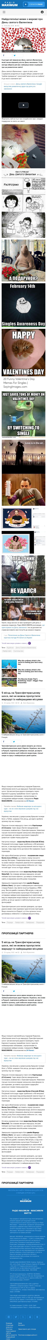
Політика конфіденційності (27, 1335)
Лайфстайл (7, 651)
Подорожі (40, 922)
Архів (20, 1323)
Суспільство (18, 651)
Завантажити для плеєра (27, 1329)
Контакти (21, 1325)
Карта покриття (11, 1335)
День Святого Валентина (26, 648)
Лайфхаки (30, 922)
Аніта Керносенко (28, 703)
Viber (29, 643)
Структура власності (9, 1326)
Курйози (10, 648)
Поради (10, 922)
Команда (9, 1323)
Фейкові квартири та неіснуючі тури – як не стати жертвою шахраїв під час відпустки (22, 808)
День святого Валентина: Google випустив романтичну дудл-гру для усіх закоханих (23, 86)
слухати (36, 4)
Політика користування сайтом (11, 1331)
